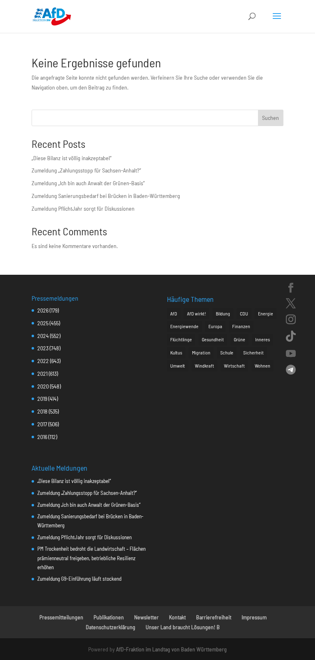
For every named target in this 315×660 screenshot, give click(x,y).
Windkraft (204, 365)
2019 (42, 398)
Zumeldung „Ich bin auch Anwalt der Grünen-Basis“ (88, 182)
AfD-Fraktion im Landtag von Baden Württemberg (171, 649)
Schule (226, 352)
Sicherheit (253, 352)
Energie (265, 313)
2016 (42, 436)
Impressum (254, 617)
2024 (43, 335)
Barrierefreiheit (213, 617)
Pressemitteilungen (61, 617)
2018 (42, 411)
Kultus (176, 352)
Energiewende (184, 326)
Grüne (239, 339)
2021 (42, 373)
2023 (42, 348)
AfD (173, 313)
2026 (42, 310)
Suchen (270, 117)
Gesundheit (213, 339)
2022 (43, 360)
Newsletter (146, 617)
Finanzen (241, 326)
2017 (42, 424)
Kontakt (177, 617)
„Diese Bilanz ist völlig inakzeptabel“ (72, 157)
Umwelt (177, 365)
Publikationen (109, 617)
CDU (244, 313)
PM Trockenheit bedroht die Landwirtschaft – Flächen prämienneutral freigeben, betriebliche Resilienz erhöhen (91, 557)
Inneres (262, 339)
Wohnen (262, 365)
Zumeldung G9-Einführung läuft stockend (79, 578)
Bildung (223, 313)
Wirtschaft (234, 365)
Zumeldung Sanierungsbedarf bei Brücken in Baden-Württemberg (106, 195)
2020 (43, 386)
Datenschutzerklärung (110, 626)
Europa (215, 326)
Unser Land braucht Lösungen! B (183, 626)
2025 (42, 323)
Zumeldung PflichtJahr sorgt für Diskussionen (83, 208)
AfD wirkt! (196, 313)
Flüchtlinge (181, 339)
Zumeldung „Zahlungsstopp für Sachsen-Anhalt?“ (86, 170)
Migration (201, 352)
